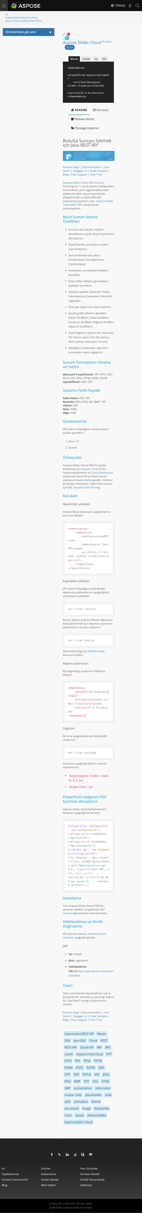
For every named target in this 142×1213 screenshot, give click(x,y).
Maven (101, 1034)
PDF (76, 1074)
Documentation (91, 167)
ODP (101, 1068)
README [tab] (80, 110)
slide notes (102, 1088)
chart (68, 1115)
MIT (99, 1047)
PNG (68, 1081)
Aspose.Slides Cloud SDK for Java (83, 182)
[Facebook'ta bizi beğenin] (52, 1154)
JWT (107, 1047)
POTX (79, 1068)
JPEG (106, 1074)
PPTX (68, 1061)
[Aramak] (137, 5)
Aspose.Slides (96, 1115)
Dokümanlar (48, 1174)
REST (104, 1040)
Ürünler (46, 1168)
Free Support (79, 174)
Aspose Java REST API (79, 1034)
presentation (83, 1088)
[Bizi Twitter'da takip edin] (59, 1154)
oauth (69, 1054)
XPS (96, 1074)
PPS (77, 1061)
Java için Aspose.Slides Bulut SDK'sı (24, 20)
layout (79, 1115)
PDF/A (86, 1074)
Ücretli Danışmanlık (92, 1179)
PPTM (98, 1061)
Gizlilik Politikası (57, 1208)
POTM (91, 1068)
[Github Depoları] (90, 1154)
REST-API (71, 1047)
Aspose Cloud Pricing (87, 487)
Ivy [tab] (96, 59)
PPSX (87, 1061)
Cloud (93, 1040)
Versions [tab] (102, 110)
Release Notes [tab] (84, 119)
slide (108, 1095)
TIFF (86, 1081)
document (72, 1108)
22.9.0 (70, 47)
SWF (67, 1088)
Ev (7, 14)
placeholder (93, 1095)
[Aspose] (26, 5)
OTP (67, 1074)
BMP (77, 1081)
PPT (109, 1054)
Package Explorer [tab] (86, 128)
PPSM (68, 1068)
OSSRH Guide (96, 651)
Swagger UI (80, 170)
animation (81, 1102)
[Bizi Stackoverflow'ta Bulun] (75, 1154)
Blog (65, 174)
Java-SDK (80, 1040)
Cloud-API (87, 1047)
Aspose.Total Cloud (89, 1054)
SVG (95, 1081)
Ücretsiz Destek (89, 1174)
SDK (67, 1040)
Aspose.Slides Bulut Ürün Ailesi (22, 17)
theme (95, 1102)
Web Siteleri (48, 1185)
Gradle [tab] (86, 59)
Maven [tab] (74, 59)
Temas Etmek (86, 1208)
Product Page (71, 167)
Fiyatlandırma (10, 1174)
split (67, 1102)
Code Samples (98, 170)
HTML (105, 1081)
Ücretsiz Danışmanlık (15, 1179)
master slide (73, 1095)
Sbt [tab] (104, 59)
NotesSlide (101, 1108)
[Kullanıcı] (130, 5)
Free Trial (96, 174)
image (86, 1108)
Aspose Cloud (90, 469)
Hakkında (86, 1185)
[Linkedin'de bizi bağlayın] (67, 1154)
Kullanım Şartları (72, 1208)
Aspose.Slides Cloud (87, 42)
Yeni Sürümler (89, 1168)
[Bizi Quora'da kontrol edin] (83, 1154)
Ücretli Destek (49, 1179)
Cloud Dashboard (102, 472)
